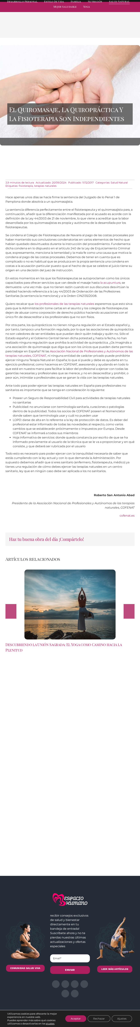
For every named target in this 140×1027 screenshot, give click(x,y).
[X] (105, 29)
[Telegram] (122, 29)
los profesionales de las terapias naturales (64, 304)
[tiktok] (133, 10)
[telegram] (119, 10)
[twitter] (106, 10)
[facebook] (100, 10)
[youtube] (126, 10)
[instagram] (113, 10)
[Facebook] (99, 29)
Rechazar (99, 1018)
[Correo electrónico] (128, 29)
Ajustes (122, 1018)
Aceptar (76, 1018)
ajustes (50, 1023)
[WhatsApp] (116, 29)
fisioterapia (26, 185)
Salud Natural (119, 182)
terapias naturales (45, 185)
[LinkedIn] (110, 29)
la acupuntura (110, 282)
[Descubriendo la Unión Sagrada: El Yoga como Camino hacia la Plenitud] (70, 571)
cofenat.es (127, 515)
